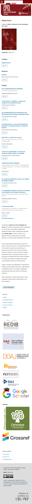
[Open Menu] (1, 1)
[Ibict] (11, 385)
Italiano (5, 307)
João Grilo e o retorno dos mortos (12, 139)
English (5, 297)
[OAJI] (13, 349)
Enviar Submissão (8, 287)
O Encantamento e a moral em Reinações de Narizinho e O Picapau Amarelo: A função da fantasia (15, 125)
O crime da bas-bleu (14, 208)
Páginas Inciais (6, 63)
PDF (5, 65)
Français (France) (7, 305)
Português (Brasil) (8, 300)
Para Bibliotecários (7, 459)
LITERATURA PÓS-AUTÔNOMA (15, 165)
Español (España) (7, 302)
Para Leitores (6, 454)
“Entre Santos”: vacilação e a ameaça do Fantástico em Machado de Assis (14, 102)
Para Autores (6, 457)
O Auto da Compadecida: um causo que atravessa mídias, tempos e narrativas (13, 152)
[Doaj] (16, 360)
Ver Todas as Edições (7, 218)
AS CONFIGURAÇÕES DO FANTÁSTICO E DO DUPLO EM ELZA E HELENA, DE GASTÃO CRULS (15, 113)
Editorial (4, 74)
